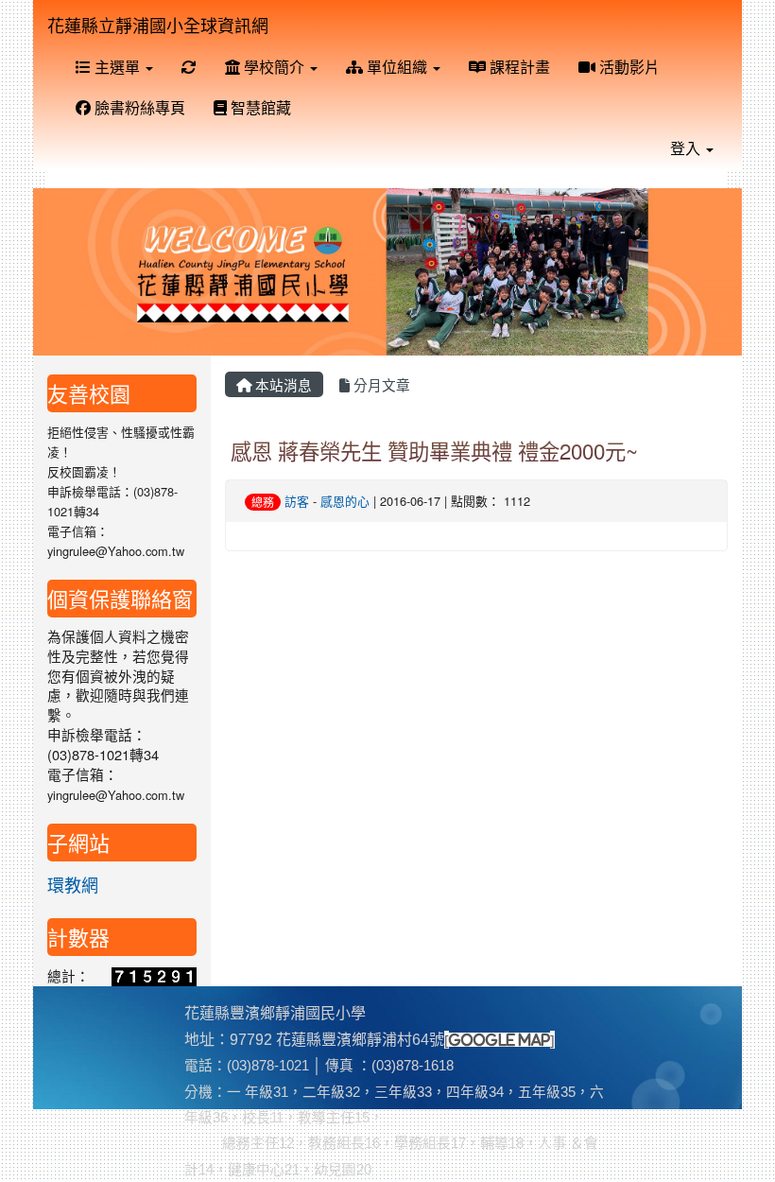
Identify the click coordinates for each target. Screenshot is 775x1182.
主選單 (117, 67)
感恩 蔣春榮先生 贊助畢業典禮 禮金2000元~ (434, 450)
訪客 (296, 501)
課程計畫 (518, 67)
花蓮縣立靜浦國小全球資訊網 (157, 24)
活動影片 (627, 67)
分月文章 (380, 384)
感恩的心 (345, 501)
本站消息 (281, 384)
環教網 (72, 884)
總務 (262, 502)
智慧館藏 (259, 107)
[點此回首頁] (387, 272)
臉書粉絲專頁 (138, 107)
